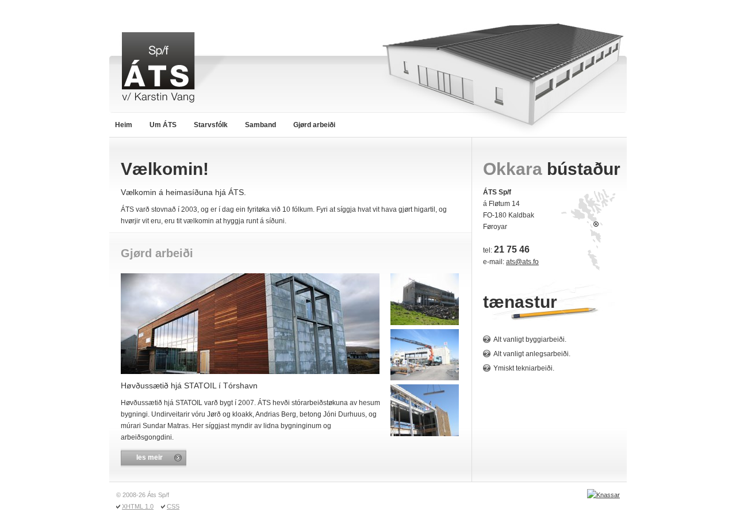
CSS (173, 506)
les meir (149, 457)
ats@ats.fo (522, 262)
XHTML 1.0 (138, 506)
